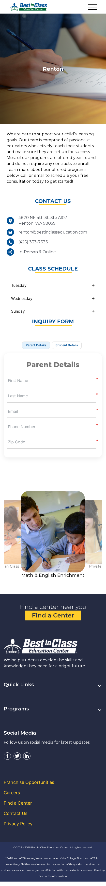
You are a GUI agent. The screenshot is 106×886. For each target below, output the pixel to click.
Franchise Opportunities (29, 782)
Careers (12, 792)
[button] (53, 285)
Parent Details (36, 345)
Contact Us (15, 813)
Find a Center (53, 615)
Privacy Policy (18, 823)
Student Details (67, 345)
